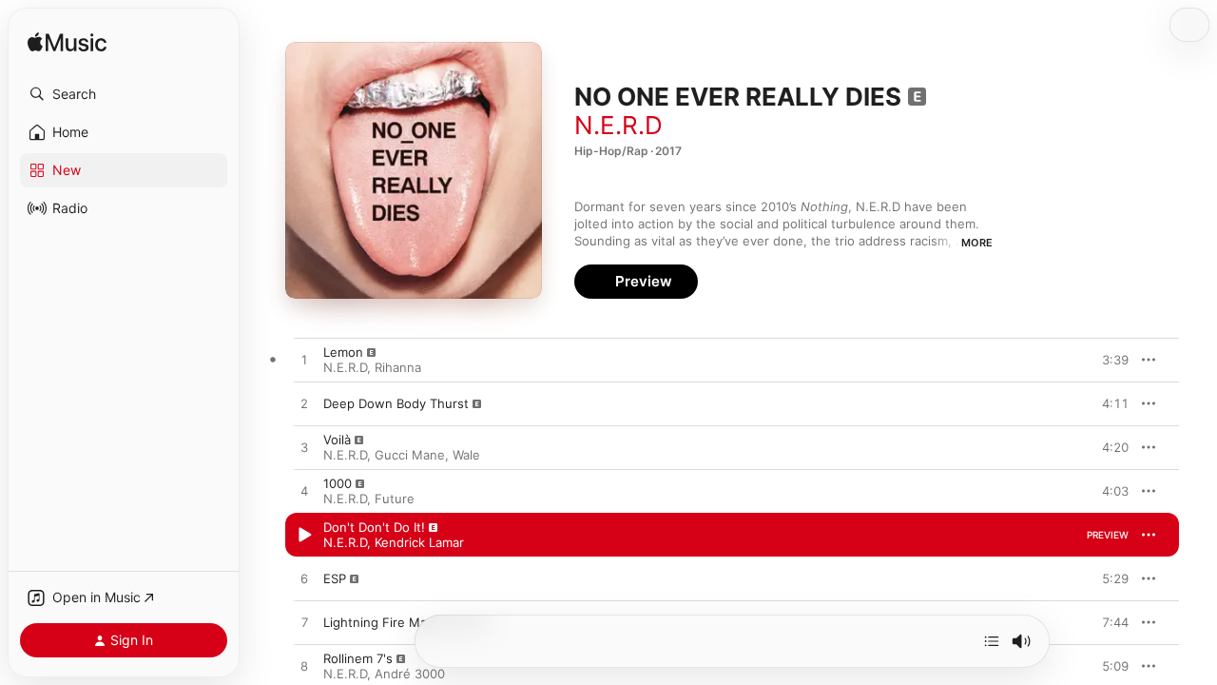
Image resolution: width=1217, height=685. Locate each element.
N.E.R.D (618, 125)
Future (395, 498)
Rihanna (398, 367)
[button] (123, 94)
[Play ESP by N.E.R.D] (304, 579)
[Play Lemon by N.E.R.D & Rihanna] (304, 360)
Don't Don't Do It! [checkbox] (374, 527)
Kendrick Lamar (419, 542)
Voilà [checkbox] (337, 439)
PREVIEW (1108, 359)
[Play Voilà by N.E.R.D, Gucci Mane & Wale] (304, 448)
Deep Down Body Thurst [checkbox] (396, 403)
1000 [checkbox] (337, 483)
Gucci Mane (410, 454)
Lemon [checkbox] (343, 352)
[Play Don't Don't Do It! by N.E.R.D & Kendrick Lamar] (304, 535)
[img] (67, 43)
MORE (977, 242)
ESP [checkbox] (334, 578)
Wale (466, 454)
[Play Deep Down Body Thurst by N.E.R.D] (304, 404)
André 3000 (410, 673)
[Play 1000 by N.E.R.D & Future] (304, 491)
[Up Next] (991, 641)
